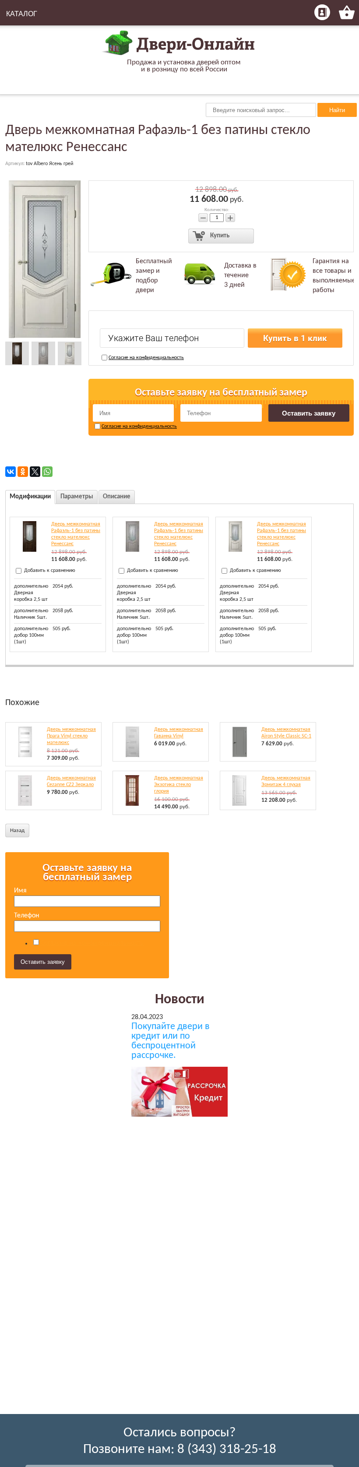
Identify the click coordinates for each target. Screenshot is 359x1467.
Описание (116, 497)
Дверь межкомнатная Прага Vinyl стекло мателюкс (71, 736)
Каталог (21, 14)
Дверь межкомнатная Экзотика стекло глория (178, 785)
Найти (337, 110)
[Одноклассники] (23, 471)
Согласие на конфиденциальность (146, 357)
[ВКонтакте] (10, 471)
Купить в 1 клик (295, 338)
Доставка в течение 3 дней (240, 275)
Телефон (26, 915)
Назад (17, 830)
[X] (35, 471)
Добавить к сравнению (49, 570)
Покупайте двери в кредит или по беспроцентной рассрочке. (170, 1041)
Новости (179, 1000)
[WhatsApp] (47, 471)
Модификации (30, 497)
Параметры (76, 497)
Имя (20, 890)
